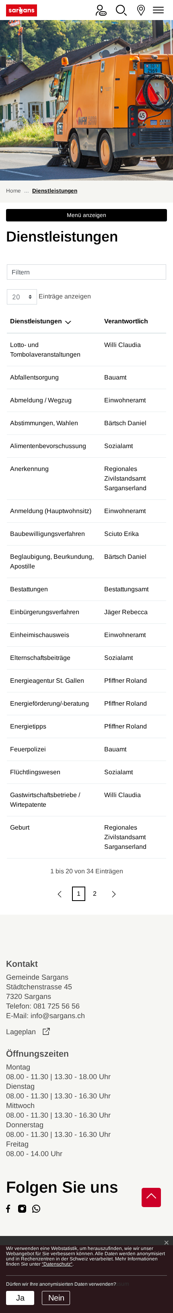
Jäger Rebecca (126, 612)
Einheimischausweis (39, 634)
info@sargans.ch (58, 1016)
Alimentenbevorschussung (48, 445)
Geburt (19, 827)
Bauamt (115, 377)
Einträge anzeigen (64, 296)
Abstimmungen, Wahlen (44, 423)
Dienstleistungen (36, 321)
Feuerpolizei (28, 749)
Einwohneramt (125, 400)
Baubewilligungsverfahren (47, 533)
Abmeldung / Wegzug (41, 400)
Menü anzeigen (86, 215)
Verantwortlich (126, 321)
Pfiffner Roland (125, 680)
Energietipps (28, 726)
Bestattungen (29, 589)
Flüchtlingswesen (35, 772)
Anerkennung (29, 468)
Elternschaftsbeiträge (40, 657)
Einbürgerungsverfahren (44, 612)
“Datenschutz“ (57, 1264)
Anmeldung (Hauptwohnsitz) (50, 510)
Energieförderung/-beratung (49, 703)
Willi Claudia (122, 344)
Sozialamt (118, 445)
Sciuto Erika (121, 533)
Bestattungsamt (126, 589)
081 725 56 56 (56, 1006)
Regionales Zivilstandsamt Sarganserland (125, 478)
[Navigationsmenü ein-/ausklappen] (157, 10)
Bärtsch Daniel (125, 423)
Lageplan (28, 1032)
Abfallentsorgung (34, 377)
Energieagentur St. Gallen (47, 680)
